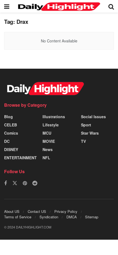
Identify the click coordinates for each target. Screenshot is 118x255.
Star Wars (90, 133)
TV (83, 141)
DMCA (71, 216)
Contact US (37, 211)
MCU (47, 133)
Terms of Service (17, 216)
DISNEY (11, 149)
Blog (8, 116)
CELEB (10, 124)
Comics (11, 133)
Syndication (49, 216)
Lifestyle (51, 124)
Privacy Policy (65, 211)
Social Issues (93, 116)
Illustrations (54, 116)
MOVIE (49, 141)
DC (7, 141)
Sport (86, 124)
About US (11, 211)
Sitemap (91, 216)
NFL (46, 157)
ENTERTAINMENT (20, 157)
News (48, 149)
